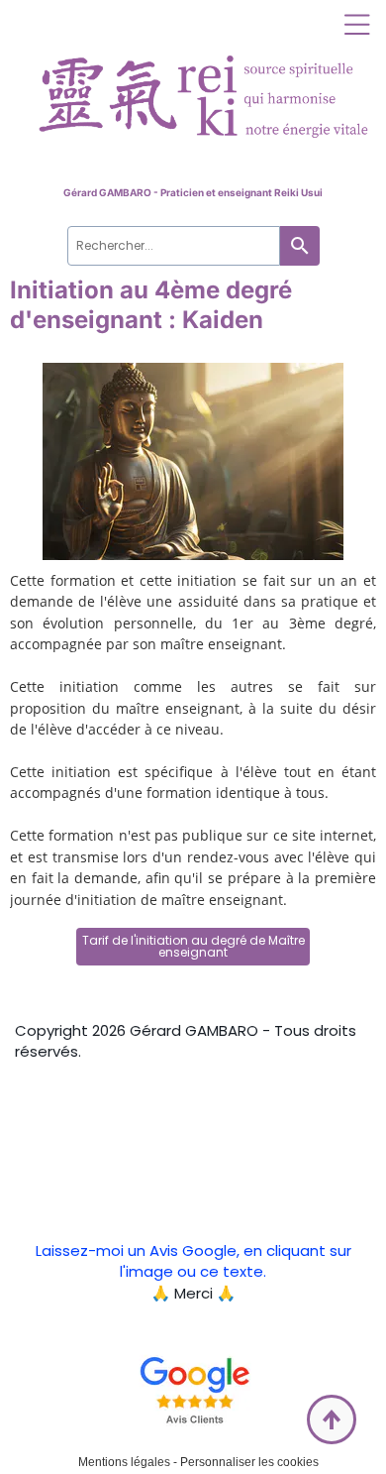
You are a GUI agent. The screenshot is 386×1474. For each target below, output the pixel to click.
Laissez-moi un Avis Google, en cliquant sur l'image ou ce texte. (193, 1261)
